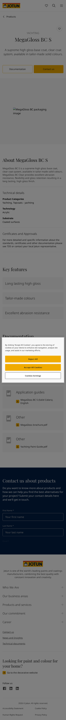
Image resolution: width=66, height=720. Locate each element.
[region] (33, 360)
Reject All (33, 359)
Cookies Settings (33, 375)
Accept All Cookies (33, 367)
